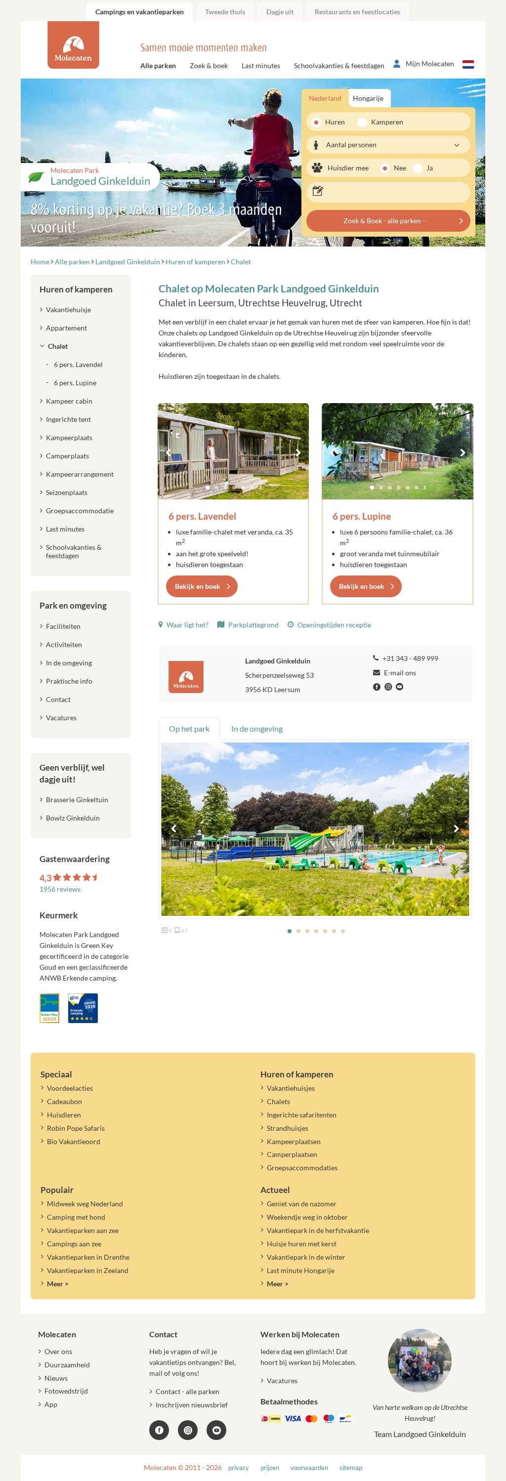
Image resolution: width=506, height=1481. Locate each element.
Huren (335, 122)
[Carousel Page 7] (261, 488)
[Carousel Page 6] (252, 488)
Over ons (58, 1351)
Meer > (58, 1283)
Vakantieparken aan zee (83, 1230)
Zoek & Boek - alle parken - (384, 220)
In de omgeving (69, 662)
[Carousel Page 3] (225, 488)
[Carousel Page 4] (234, 488)
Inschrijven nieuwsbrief (192, 1404)
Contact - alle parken (187, 1391)
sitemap (350, 1468)
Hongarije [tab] (368, 98)
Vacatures (61, 717)
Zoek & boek (209, 65)
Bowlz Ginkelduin (73, 818)
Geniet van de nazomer (302, 1203)
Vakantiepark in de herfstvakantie (318, 1230)
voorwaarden (309, 1468)
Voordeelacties (70, 1088)
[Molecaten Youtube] (401, 687)
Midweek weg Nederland (85, 1203)
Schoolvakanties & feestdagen (339, 65)
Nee (400, 168)
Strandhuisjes (287, 1128)
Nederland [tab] (325, 98)
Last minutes (261, 65)
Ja (429, 168)
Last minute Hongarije (301, 1270)
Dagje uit (280, 11)
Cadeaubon (64, 1101)
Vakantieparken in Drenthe (88, 1257)
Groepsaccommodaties (302, 1167)
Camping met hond (76, 1217)
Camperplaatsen (292, 1154)
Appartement (66, 328)
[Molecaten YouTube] (216, 1430)
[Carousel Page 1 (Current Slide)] (208, 488)
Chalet (58, 346)
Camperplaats (67, 456)
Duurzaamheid (67, 1364)
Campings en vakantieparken (139, 11)
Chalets (278, 1101)
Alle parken (158, 65)
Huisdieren (64, 1115)
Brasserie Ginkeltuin (77, 799)
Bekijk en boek (197, 586)
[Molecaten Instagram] (389, 687)
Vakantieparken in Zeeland (87, 1270)
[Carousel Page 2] (216, 488)
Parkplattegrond (253, 624)
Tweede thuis (225, 11)
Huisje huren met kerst (302, 1243)
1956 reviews (60, 889)
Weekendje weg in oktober (307, 1217)
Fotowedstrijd (66, 1391)
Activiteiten (64, 644)
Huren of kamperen (76, 289)
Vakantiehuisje (68, 309)
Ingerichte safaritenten (302, 1115)
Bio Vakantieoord (73, 1141)
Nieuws (56, 1378)
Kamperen (384, 122)
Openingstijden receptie (333, 624)
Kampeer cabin (69, 401)
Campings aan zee (74, 1243)
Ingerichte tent (68, 419)
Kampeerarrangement (80, 474)
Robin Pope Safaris (76, 1128)
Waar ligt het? (187, 624)
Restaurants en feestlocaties (357, 11)
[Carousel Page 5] (243, 488)
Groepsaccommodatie (80, 510)
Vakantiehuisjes (291, 1088)
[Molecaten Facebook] (378, 687)
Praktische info (69, 681)
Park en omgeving (73, 605)
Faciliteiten (63, 626)
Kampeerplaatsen (294, 1141)
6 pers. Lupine (362, 516)
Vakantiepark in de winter (306, 1257)
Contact (58, 699)
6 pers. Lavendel (202, 516)
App (50, 1404)
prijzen (269, 1468)
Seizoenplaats (66, 492)
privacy (238, 1468)
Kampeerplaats (69, 437)
